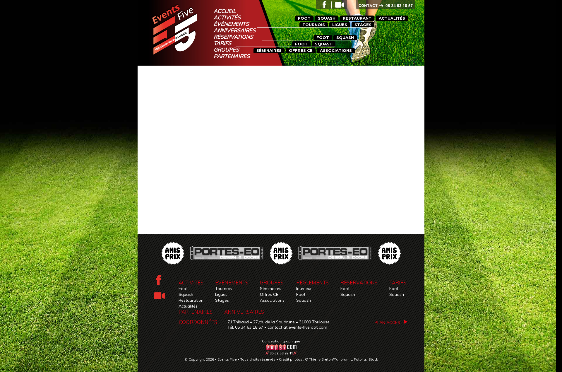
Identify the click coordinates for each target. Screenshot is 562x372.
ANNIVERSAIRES (244, 312)
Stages (222, 300)
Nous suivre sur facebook (323, 4)
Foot (183, 288)
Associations (272, 300)
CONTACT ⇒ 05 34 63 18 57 (390, 6)
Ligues (221, 294)
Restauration (191, 300)
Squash (186, 294)
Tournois (223, 288)
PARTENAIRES (196, 312)
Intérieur (304, 288)
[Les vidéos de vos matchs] (338, 4)
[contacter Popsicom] (281, 353)
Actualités (188, 306)
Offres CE (269, 294)
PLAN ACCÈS (387, 322)
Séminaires (270, 288)
